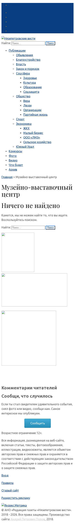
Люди (27, 105)
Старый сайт (10, 490)
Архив (13, 169)
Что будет (16, 165)
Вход (5, 475)
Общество (23, 96)
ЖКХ (26, 128)
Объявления (24, 55)
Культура (29, 82)
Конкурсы (15, 151)
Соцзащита (31, 91)
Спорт (20, 119)
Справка (14, 5)
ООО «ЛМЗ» (31, 137)
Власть (21, 64)
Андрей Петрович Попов (28, 519)
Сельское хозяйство (37, 142)
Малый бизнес (33, 133)
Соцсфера (23, 73)
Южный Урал (25, 146)
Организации (32, 110)
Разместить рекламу (15, 498)
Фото (13, 155)
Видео (13, 160)
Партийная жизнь (35, 114)
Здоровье (30, 78)
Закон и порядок (27, 68)
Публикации (17, 50)
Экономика (23, 123)
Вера (26, 101)
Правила (7, 483)
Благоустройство (28, 59)
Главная (7, 177)
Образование (32, 87)
